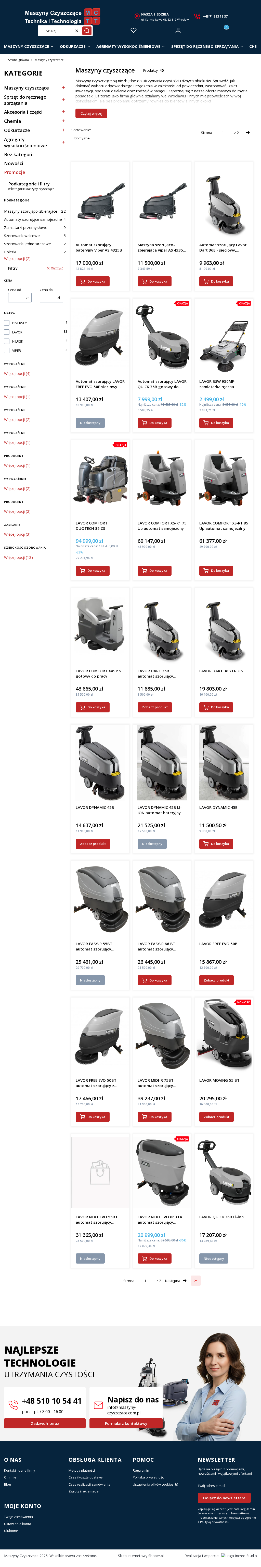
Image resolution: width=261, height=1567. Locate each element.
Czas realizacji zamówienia (89, 1484)
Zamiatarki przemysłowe (35, 227)
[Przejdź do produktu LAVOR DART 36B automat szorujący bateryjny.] (162, 626)
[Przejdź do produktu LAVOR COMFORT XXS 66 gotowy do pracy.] (100, 626)
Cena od (14, 290)
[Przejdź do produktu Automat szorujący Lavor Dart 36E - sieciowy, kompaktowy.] (224, 200)
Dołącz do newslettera (224, 1497)
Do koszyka (96, 281)
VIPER (16, 350)
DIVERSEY (19, 323)
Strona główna (18, 60)
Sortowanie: (81, 129)
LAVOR (17, 332)
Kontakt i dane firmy (19, 1470)
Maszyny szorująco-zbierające (35, 211)
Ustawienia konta (17, 1523)
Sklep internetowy (141, 1556)
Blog (7, 1484)
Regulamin (141, 1470)
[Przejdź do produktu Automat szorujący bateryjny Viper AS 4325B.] (100, 200)
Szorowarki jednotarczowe (35, 243)
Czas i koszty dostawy (86, 1477)
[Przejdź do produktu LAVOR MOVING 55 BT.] (224, 1036)
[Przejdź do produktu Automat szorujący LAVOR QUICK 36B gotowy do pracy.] (162, 337)
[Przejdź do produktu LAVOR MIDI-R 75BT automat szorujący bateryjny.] (162, 1036)
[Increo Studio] (239, 1555)
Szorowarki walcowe (35, 235)
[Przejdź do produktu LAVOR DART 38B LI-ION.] (224, 626)
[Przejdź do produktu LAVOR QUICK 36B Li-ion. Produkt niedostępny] (224, 1172)
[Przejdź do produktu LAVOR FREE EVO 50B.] (224, 899)
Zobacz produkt (155, 707)
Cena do (46, 290)
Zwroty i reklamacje (84, 1491)
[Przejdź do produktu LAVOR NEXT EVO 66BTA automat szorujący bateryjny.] (162, 1172)
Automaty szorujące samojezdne (35, 219)
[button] (87, 30)
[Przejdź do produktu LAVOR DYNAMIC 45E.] (224, 763)
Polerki (35, 251)
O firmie (10, 1477)
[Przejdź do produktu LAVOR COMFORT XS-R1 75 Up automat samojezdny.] (162, 478)
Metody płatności (82, 1470)
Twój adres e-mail (211, 1486)
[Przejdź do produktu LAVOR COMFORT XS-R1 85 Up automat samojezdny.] (224, 478)
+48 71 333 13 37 (215, 16)
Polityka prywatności (148, 1477)
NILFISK (17, 341)
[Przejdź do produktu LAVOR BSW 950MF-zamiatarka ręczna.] (224, 337)
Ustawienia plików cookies (153, 1484)
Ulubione (11, 1530)
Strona (206, 132)
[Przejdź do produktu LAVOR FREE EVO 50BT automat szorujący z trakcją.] (100, 1036)
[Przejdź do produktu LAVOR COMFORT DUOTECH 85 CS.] (100, 478)
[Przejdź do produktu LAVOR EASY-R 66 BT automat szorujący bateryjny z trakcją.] (162, 899)
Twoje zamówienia (18, 1516)
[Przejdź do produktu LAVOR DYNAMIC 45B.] (100, 763)
